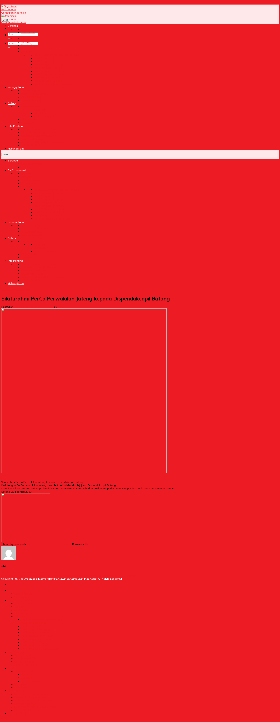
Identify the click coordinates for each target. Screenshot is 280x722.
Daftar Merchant (24, 661)
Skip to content (10, 3)
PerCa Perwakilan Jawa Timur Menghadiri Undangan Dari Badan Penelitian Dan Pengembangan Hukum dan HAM (69, 575)
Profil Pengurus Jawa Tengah (38, 639)
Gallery (28, 290)
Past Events (21, 597)
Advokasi (5, 290)
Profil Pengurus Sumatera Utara (39, 648)
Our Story (19, 606)
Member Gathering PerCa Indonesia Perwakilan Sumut (33, 572)
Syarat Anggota (23, 655)
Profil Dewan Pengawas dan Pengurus (44, 619)
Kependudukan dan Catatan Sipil (33, 700)
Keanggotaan (17, 651)
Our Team (20, 616)
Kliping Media (22, 684)
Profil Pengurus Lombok (35, 645)
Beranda (13, 590)
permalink (96, 544)
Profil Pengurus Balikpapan (37, 629)
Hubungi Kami (17, 713)
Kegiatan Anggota (31, 681)
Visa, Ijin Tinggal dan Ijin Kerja (31, 693)
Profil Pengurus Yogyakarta (36, 642)
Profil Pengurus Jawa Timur (37, 635)
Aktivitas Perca (23, 671)
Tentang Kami (22, 603)
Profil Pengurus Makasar (35, 632)
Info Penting (16, 690)
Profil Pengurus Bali (32, 626)
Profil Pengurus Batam (34, 622)
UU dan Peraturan (25, 710)
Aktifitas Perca (17, 290)
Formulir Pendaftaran (26, 658)
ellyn (61, 306)
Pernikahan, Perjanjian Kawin (31, 697)
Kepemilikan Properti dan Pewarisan (36, 706)
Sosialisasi (27, 677)
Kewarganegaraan (25, 703)
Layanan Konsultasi (26, 664)
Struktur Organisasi (25, 609)
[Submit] (9, 38)
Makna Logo (21, 613)
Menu (5, 20)
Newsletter (21, 687)
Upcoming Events (25, 593)
